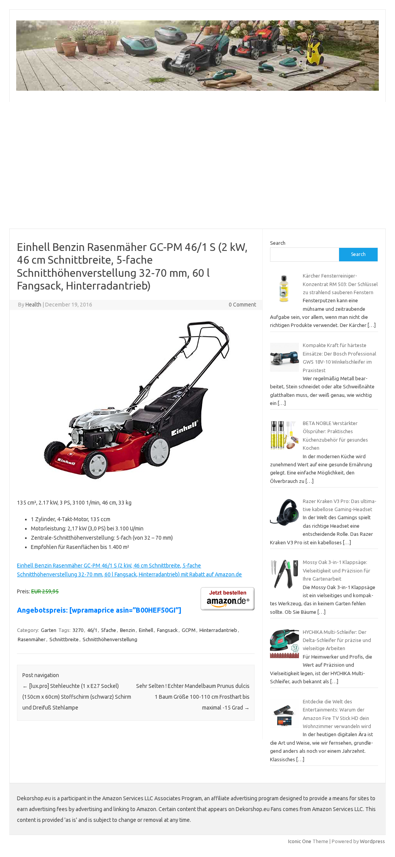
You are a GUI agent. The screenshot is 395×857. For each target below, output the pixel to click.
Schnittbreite (64, 639)
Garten (48, 630)
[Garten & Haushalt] (197, 89)
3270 (78, 630)
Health (33, 304)
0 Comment (242, 304)
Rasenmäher (32, 639)
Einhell (146, 630)
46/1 (92, 630)
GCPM (189, 630)
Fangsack (167, 630)
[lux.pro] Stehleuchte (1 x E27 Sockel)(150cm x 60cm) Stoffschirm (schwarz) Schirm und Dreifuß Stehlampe (76, 697)
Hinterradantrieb (218, 630)
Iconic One (299, 841)
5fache (108, 630)
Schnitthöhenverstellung (110, 639)
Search (277, 243)
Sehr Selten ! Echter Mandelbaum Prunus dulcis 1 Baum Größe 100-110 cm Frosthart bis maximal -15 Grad (193, 697)
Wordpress (372, 841)
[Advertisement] (197, 165)
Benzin (127, 630)
